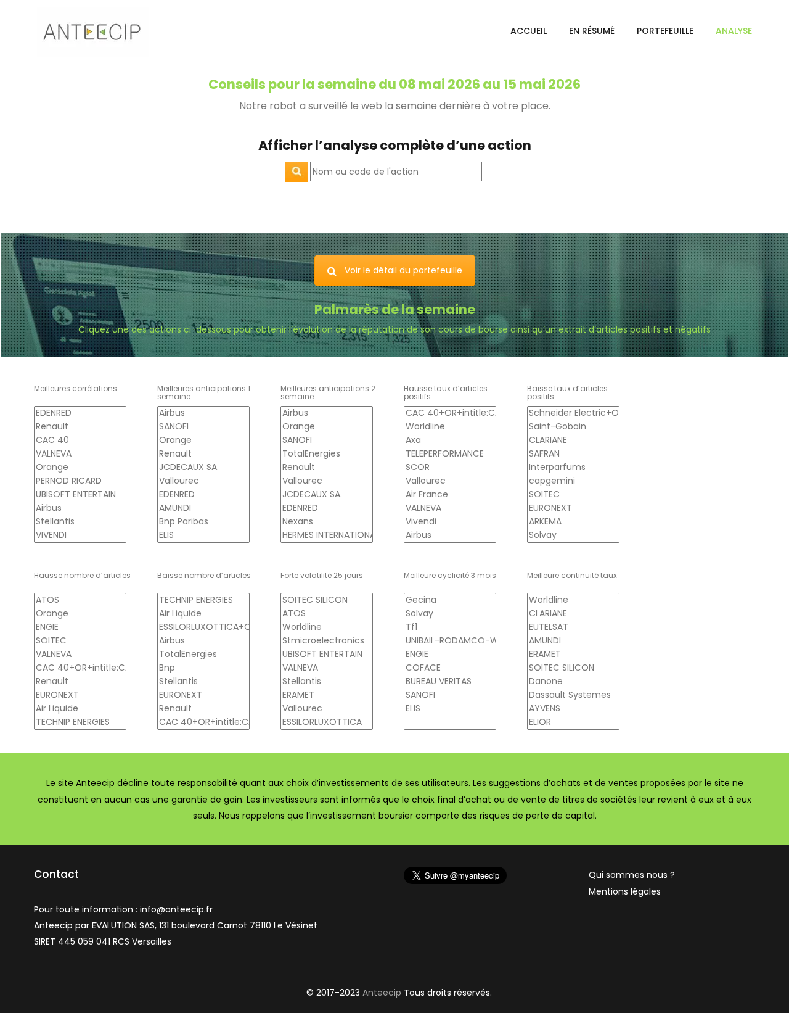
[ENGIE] (80, 627)
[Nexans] (326, 522)
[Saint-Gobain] (573, 427)
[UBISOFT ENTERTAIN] (80, 495)
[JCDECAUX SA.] (203, 467)
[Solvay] (573, 535)
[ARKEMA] (573, 522)
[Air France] (450, 495)
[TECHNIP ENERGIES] (80, 722)
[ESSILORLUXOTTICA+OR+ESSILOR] (203, 627)
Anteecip (381, 992)
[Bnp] (203, 668)
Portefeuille (665, 31)
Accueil (528, 31)
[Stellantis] (80, 522)
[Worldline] (450, 427)
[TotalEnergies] (326, 454)
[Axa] (450, 440)
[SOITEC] (573, 495)
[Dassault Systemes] (573, 695)
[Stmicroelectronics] (326, 641)
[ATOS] (80, 600)
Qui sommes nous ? (632, 875)
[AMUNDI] (203, 508)
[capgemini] (573, 481)
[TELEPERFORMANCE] (450, 454)
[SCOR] (450, 467)
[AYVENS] (573, 709)
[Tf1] (450, 627)
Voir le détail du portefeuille (403, 270)
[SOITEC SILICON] (326, 600)
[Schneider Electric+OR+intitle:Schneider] (573, 413)
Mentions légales (625, 891)
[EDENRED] (80, 413)
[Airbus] (80, 508)
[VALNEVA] (80, 454)
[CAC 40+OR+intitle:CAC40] (450, 413)
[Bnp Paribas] (203, 522)
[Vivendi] (450, 522)
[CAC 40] (80, 440)
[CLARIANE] (573, 440)
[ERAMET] (326, 695)
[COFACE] (450, 668)
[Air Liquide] (80, 709)
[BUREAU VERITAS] (450, 681)
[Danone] (573, 681)
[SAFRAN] (573, 454)
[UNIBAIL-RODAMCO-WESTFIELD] (450, 641)
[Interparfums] (573, 467)
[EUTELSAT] (573, 627)
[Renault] (80, 427)
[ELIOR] (573, 722)
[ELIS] (203, 535)
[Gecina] (450, 600)
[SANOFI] (203, 427)
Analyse (734, 31)
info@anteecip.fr (176, 909)
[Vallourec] (203, 481)
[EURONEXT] (573, 508)
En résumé (592, 31)
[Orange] (80, 467)
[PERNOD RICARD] (80, 481)
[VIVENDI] (80, 535)
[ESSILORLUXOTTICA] (326, 722)
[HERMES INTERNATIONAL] (326, 535)
